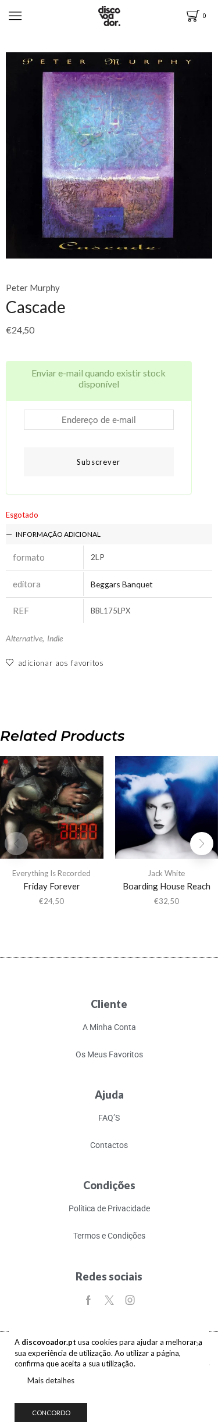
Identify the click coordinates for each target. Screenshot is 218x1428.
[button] (201, 843)
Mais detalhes (50, 1380)
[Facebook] (88, 1300)
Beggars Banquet (122, 584)
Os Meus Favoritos (109, 1054)
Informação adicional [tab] (58, 534)
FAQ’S (109, 1117)
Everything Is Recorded (51, 873)
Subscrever (98, 462)
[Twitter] (109, 1300)
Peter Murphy (33, 287)
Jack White (166, 873)
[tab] (109, 534)
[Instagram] (130, 1300)
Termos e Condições (109, 1235)
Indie (55, 638)
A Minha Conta (109, 1027)
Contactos (109, 1145)
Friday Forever (51, 886)
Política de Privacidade (109, 1208)
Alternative (24, 638)
